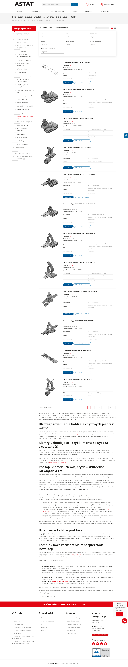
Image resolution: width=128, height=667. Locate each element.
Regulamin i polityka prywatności (23, 630)
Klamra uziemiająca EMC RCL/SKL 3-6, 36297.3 (77, 147)
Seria (67, 33)
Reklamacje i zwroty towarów (22, 627)
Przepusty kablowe (22, 99)
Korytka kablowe (21, 72)
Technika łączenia (21, 113)
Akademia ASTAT (45, 618)
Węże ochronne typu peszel (24, 122)
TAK (120, 614)
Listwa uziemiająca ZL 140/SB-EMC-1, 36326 (76, 62)
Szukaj (75, 4)
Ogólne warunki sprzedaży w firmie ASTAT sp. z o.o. (24, 637)
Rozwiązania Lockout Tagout (24, 76)
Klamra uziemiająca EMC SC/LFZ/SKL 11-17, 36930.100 (79, 204)
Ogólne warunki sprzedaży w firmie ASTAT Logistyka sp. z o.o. (24, 642)
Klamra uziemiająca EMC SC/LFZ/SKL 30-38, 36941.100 (79, 262)
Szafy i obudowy (19, 141)
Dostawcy (17, 621)
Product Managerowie (73, 627)
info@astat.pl (99, 616)
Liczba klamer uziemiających (48, 48)
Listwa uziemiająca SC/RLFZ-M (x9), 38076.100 (77, 350)
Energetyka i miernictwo (21, 144)
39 (110, 408)
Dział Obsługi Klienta (73, 621)
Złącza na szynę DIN (22, 125)
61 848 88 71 (98, 613)
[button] (124, 620)
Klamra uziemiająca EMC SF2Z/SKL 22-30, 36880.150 (78, 321)
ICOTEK (71, 65)
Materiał (43, 41)
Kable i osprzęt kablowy (36, 20)
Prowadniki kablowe (22, 102)
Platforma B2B (106, 11)
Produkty (19, 11)
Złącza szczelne (21, 134)
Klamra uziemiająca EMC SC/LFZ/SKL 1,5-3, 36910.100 (79, 174)
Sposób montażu (70, 41)
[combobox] (52, 37)
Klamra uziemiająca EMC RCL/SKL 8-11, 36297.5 (77, 379)
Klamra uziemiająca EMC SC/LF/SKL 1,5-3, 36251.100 (78, 89)
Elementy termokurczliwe (24, 60)
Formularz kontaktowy (73, 618)
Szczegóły (68, 82)
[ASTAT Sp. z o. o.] (24, 4)
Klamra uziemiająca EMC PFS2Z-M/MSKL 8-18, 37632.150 (80, 291)
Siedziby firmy (71, 630)
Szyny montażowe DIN (23, 109)
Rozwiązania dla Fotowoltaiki (25, 106)
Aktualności (36, 11)
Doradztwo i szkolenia (56, 11)
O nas (75, 11)
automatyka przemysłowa (74, 434)
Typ (42, 33)
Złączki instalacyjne (22, 137)
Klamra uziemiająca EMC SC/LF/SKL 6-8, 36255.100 (78, 118)
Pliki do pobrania (18, 624)
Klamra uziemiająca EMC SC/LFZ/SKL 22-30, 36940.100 (79, 233)
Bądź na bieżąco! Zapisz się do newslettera (64, 604)
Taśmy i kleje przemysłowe (22, 153)
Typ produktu (93, 33)
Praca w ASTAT (71, 633)
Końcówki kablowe (22, 69)
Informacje (89, 11)
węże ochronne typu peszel (60, 581)
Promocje (43, 630)
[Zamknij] (126, 601)
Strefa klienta (17, 633)
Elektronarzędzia (21, 51)
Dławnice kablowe (22, 42)
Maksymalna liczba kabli (95, 41)
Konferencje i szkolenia (47, 621)
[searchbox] (53, 37)
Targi (42, 624)
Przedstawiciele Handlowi (74, 624)
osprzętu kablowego (76, 555)
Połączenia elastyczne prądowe (25, 96)
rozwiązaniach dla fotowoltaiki (57, 462)
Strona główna (16, 20)
